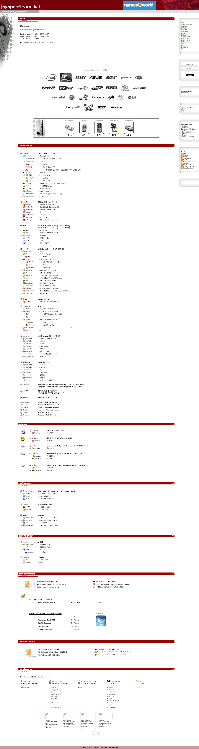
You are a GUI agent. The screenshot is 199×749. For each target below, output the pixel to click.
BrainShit (54, 698)
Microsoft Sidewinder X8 (49, 405)
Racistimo (25, 687)
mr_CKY (112, 698)
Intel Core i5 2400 (46, 153)
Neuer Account (188, 24)
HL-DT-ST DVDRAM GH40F (59, 438)
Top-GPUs (186, 40)
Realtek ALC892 (45, 299)
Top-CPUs (186, 38)
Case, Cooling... (188, 168)
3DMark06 (186, 36)
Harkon (184, 135)
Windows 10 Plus (188, 166)
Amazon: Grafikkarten (109, 747)
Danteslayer (113, 690)
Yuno (184, 130)
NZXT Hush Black (47, 309)
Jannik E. (54, 692)
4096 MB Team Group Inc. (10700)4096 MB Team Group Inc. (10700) (54, 227)
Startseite (186, 23)
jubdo (53, 700)
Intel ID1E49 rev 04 (47, 210)
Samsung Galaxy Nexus (48, 410)
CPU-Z (185, 45)
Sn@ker (184, 126)
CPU (184, 153)
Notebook (186, 160)
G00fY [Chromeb (188, 136)
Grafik (185, 155)
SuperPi (185, 35)
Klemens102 (55, 703)
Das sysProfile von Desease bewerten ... (39, 42)
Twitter (185, 31)
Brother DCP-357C (46, 412)
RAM (185, 156)
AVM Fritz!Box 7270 (47, 397)
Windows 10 (187, 165)
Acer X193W (43, 362)
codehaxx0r (55, 707)
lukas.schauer (56, 705)
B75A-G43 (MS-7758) (48, 202)
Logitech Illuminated (47, 402)
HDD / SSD (186, 161)
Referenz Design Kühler (49, 288)
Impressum (186, 49)
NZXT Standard (48, 317)
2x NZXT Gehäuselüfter (49, 311)
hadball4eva (113, 692)
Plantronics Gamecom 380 (50, 302)
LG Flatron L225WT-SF (49, 336)
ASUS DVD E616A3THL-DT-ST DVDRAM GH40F (51, 392)
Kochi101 (54, 696)
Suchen (185, 26)
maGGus (112, 703)
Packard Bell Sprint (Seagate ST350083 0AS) (67, 446)
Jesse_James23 (114, 700)
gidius (111, 705)
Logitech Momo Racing (48, 407)
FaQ (184, 28)
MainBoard (187, 158)
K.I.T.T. (112, 696)
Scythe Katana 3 (46, 191)
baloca (184, 133)
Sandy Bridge (45, 156)
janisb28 (112, 694)
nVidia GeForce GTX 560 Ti (51, 249)
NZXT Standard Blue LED (52, 314)
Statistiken (186, 42)
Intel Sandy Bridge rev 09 (49, 207)
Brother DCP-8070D (46, 415)
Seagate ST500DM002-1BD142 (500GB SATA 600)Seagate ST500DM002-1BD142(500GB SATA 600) (61, 385)
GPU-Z (185, 47)
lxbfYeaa (185, 127)
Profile (185, 30)
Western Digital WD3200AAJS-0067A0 (64, 454)
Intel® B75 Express (47, 204)
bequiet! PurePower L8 (48, 320)
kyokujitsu (112, 707)
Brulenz (111, 687)
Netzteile (186, 163)
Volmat (53, 687)
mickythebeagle (56, 690)
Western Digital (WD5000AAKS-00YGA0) (65, 465)
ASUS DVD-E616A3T (56, 430)
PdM (184, 33)
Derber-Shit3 (186, 132)
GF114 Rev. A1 (46, 254)
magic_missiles (56, 694)
